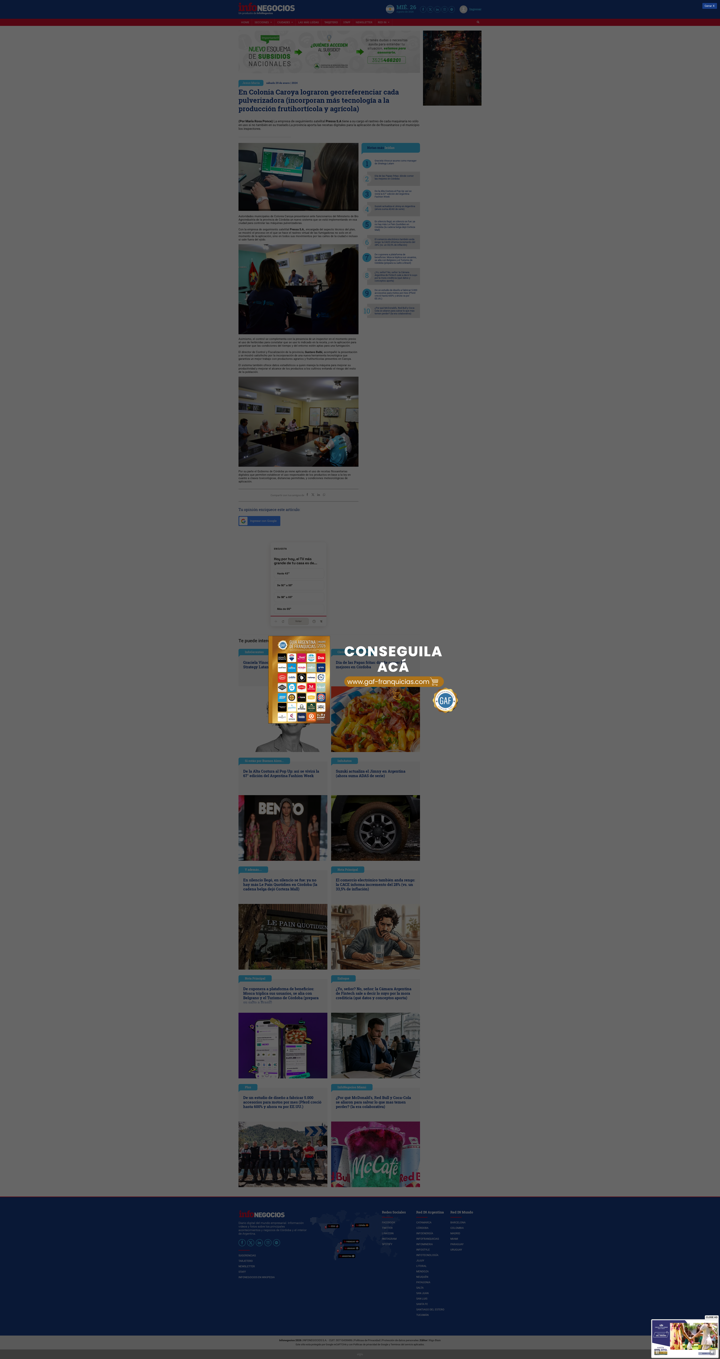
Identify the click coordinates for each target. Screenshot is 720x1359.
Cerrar (708, 6)
